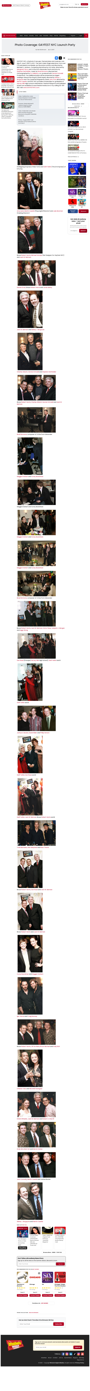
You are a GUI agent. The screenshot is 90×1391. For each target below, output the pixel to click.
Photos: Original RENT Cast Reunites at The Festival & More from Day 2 (27, 121)
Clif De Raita (35, 1046)
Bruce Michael (45, 1046)
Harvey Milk (21, 83)
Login (80, 35)
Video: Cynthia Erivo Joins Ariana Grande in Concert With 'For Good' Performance (27, 97)
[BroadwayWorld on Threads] (78, 1354)
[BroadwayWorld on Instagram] (67, 1354)
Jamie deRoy (47, 287)
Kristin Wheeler (22, 1119)
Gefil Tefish (47, 167)
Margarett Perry (22, 69)
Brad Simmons (43, 71)
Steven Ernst (21, 287)
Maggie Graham (22, 477)
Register (73, 35)
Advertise (44, 1358)
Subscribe (58, 1324)
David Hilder (33, 733)
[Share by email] (64, 58)
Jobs (40, 35)
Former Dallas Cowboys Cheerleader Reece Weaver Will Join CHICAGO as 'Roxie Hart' (7, 67)
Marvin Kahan (37, 1149)
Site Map (81, 1358)
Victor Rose (47, 628)
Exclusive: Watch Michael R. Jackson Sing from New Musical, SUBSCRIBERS (26, 105)
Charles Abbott (22, 372)
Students (45, 35)
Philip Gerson (44, 733)
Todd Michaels (22, 847)
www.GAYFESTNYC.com (31, 88)
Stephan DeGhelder (24, 71)
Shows (26, 35)
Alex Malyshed (32, 847)
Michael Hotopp (36, 255)
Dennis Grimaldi (57, 73)
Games (56, 35)
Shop (51, 35)
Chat (36, 35)
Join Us (61, 1358)
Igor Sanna (20, 1016)
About (49, 1358)
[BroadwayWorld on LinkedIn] (70, 1354)
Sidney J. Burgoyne (37, 330)
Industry (31, 35)
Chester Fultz (21, 1089)
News (21, 35)
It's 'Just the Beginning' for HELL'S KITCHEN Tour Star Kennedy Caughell (77, 129)
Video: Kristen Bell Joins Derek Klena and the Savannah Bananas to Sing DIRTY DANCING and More (27, 113)
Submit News (68, 1358)
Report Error (80, 1360)
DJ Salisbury (34, 73)
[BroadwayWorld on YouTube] (82, 1354)
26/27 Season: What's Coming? (21, 5)
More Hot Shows (72, 211)
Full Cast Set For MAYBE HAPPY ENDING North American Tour (7, 95)
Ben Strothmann (33, 1312)
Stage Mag (62, 35)
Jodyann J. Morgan (58, 628)
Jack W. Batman (25, 257)
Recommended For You (75, 59)
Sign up (83, 231)
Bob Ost (27, 1149)
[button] (86, 36)
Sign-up (77, 4)
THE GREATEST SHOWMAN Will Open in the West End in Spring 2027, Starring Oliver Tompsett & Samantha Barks (7, 111)
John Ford (52, 79)
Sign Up (77, 1347)
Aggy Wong (24, 630)
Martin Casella (22, 81)
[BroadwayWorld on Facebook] (63, 1354)
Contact (55, 1358)
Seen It (22, 1292)
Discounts (83, 211)
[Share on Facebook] (56, 58)
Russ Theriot (45, 847)
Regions (75, 1358)
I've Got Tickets (22, 1295)
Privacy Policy (79, 1363)
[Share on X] (60, 58)
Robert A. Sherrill (48, 1119)
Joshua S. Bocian (22, 733)
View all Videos (72, 157)
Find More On (40, 1303)
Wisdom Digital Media (57, 1363)
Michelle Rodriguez (35, 1089)
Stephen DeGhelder (49, 372)
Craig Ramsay (32, 1016)
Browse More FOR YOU (52, 1252)
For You (24, 1225)
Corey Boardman (37, 477)
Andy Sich (56, 1046)
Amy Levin (20, 211)
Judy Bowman (58, 211)
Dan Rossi (20, 660)
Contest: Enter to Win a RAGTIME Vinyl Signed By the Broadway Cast (7, 82)
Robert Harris (25, 255)
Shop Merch (7, 5)
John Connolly (22, 1179)
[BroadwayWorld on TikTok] (74, 1354)
